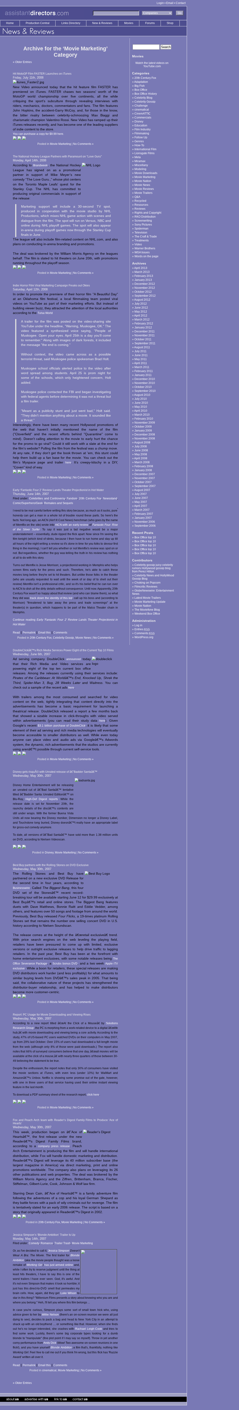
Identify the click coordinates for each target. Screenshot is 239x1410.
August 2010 (142, 395)
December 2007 (144, 474)
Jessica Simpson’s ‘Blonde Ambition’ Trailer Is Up (44, 1234)
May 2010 (140, 406)
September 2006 (145, 525)
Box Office (140, 89)
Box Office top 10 (145, 537)
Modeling (140, 169)
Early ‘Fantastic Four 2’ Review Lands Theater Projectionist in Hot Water (58, 490)
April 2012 (140, 315)
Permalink (29, 632)
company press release (54, 1146)
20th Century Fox (90, 498)
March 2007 (142, 510)
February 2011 (143, 371)
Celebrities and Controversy (47, 498)
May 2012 (140, 311)
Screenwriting (143, 220)
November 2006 (144, 521)
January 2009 (143, 430)
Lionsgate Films (144, 153)
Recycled (140, 200)
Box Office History (145, 93)
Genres (139, 141)
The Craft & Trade (145, 236)
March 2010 (142, 414)
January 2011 (143, 375)
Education (140, 125)
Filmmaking (141, 133)
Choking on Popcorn (147, 582)
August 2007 (142, 490)
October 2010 (143, 387)
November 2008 (144, 438)
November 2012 (144, 287)
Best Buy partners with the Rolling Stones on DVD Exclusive (51, 865)
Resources (141, 204)
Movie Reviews (144, 189)
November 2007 (144, 478)
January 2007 (143, 517)
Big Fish (139, 85)
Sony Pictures (143, 224)
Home (10, 23)
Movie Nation (142, 181)
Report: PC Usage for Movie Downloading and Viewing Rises (52, 1014)
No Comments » (83, 144)
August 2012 (142, 299)
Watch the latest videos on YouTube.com (152, 64)
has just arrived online (58, 1265)
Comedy (34, 1243)
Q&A (137, 196)
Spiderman (141, 228)
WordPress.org (143, 637)
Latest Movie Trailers (147, 597)
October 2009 (143, 426)
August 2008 (142, 442)
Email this (44, 632)
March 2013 (142, 272)
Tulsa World (45, 313)
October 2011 (142, 339)
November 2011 (144, 335)
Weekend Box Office (147, 613)
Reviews (139, 208)
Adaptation (141, 82)
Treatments (141, 240)
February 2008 (143, 466)
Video (138, 244)
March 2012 (142, 319)
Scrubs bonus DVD (65, 963)
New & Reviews (102, 23)
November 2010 (144, 383)
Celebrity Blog (143, 97)
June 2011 (141, 355)
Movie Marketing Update (149, 601)
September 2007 (145, 486)
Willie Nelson (50, 1314)
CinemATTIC (142, 113)
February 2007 (143, 513)
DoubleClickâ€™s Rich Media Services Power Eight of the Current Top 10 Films (63, 650)
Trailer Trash (62, 1243)
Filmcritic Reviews (145, 586)
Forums (150, 23)
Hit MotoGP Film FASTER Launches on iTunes (42, 73)
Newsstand (110, 498)
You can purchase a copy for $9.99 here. (38, 134)
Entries (142, 629)
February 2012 (143, 323)
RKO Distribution (145, 216)
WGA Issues (142, 252)
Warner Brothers (144, 248)
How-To (139, 145)
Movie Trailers (143, 193)
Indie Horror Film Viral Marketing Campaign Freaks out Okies (51, 285)
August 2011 (142, 347)
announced (73, 659)
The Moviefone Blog (147, 609)
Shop (170, 23)
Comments (60, 632)
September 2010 (145, 391)
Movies (128, 23)
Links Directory (71, 23)
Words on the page (146, 256)
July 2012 (140, 303)
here (68, 462)
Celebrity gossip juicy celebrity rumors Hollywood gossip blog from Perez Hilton (152, 568)
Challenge (141, 105)
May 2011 (140, 359)
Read (16, 632)
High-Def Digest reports (41, 799)
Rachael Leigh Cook (88, 1328)
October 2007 (143, 482)
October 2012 (143, 291)
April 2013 (140, 268)
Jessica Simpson (58, 1250)
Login (160, 3)
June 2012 (141, 307)
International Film (145, 149)
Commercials (142, 117)
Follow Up (140, 137)
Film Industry (142, 129)
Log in (138, 625)
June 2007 (141, 498)
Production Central (38, 23)
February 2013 (143, 276)
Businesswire (21, 888)
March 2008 (142, 462)
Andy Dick (49, 1342)
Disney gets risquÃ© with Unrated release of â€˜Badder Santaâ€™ (55, 771)
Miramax (139, 161)
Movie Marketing (60, 144)
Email (169, 3)
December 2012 (144, 283)
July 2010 (140, 398)
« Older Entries (22, 62)
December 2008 (144, 434)
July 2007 (140, 494)
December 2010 (144, 379)
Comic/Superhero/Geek (28, 503)
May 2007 (140, 502)
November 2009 (144, 422)
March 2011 (141, 367)
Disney (49, 852)
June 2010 (141, 402)
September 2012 (145, 295)
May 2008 (140, 454)
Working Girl (34, 1265)
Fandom (72, 498)
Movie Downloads (145, 173)
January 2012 (143, 327)
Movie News (83, 637)
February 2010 (143, 418)
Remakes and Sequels (58, 503)
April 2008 (140, 458)
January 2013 (143, 280)
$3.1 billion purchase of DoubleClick (61, 725)
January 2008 (143, 470)
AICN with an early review (71, 524)
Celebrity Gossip (63, 637)
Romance (47, 1243)
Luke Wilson (68, 1293)
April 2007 (140, 506)
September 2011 (144, 343)
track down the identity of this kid (51, 598)
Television (140, 232)
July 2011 (140, 351)
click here (93, 1094)
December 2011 (144, 331)
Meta (137, 157)
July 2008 (140, 446)
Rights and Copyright (147, 212)
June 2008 (141, 450)
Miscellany (141, 165)
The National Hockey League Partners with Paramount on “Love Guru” (57, 156)
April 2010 (140, 410)
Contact (181, 3)
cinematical (49, 1370)
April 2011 (140, 363)
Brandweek (40, 165)
